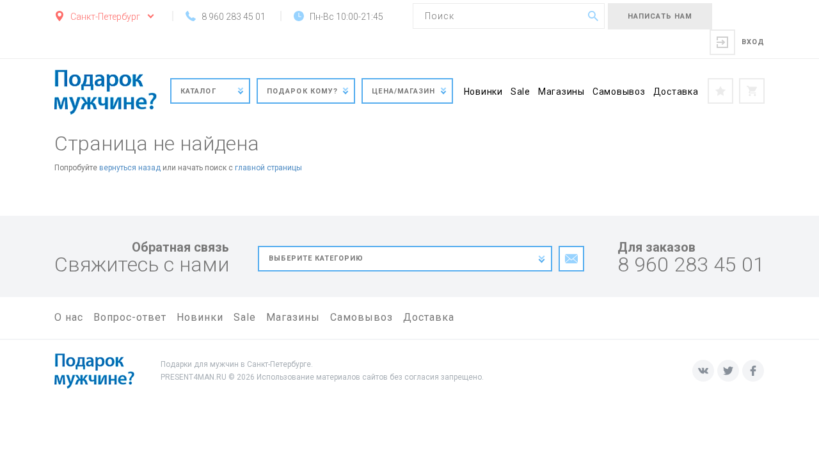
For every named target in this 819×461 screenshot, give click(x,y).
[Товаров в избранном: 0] (720, 91)
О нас (68, 317)
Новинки (483, 91)
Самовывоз (619, 91)
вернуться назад (130, 167)
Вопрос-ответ (129, 317)
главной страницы (268, 167)
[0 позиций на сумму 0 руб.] (752, 91)
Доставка (676, 91)
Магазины (561, 91)
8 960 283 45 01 (691, 264)
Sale (520, 91)
